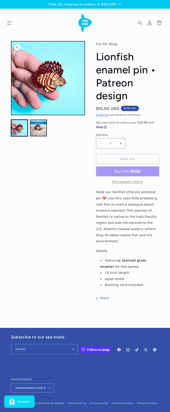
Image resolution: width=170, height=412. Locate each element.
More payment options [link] (127, 181)
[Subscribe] (72, 349)
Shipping (102, 114)
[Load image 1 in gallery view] (19, 128)
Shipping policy (147, 403)
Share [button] (104, 298)
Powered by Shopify (51, 403)
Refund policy (77, 403)
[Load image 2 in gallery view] (38, 128)
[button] (9, 23)
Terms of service (122, 403)
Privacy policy (99, 403)
